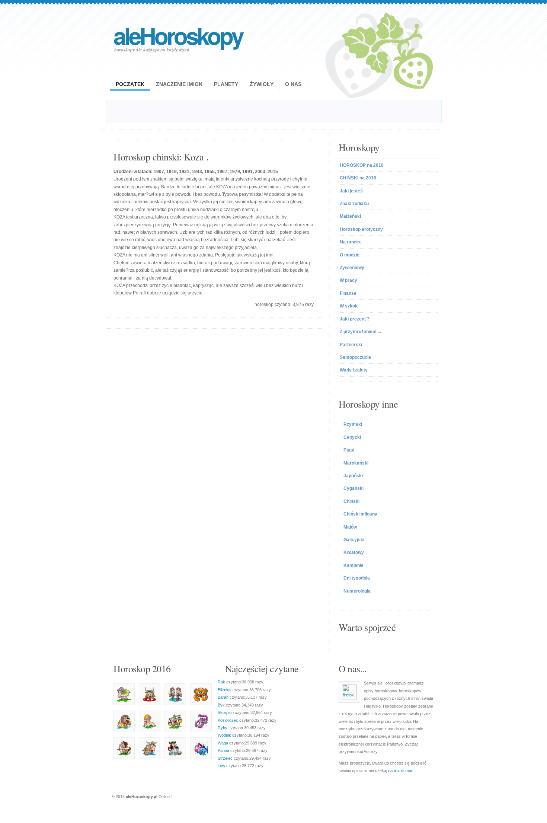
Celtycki (352, 437)
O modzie (349, 255)
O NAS (293, 84)
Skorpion (226, 712)
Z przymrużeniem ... (360, 331)
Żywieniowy (352, 267)
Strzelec (225, 758)
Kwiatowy (353, 552)
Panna (223, 750)
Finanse (348, 293)
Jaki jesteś (351, 191)
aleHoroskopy (177, 35)
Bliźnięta (225, 690)
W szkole (349, 306)
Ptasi (348, 450)
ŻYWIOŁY (262, 84)
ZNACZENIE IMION (179, 84)
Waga (223, 743)
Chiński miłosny (360, 514)
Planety (226, 84)
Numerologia (357, 591)
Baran (223, 697)
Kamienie (353, 565)
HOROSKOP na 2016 (362, 165)
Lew (221, 765)
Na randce (351, 242)
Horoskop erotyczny (361, 229)
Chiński (351, 501)
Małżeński (350, 216)
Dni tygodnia (356, 578)
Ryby (222, 727)
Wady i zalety (354, 370)
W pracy (348, 280)
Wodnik (224, 735)
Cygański (353, 488)
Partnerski (351, 344)
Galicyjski (353, 539)
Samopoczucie (355, 357)
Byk (221, 705)
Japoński (353, 475)
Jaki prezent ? (355, 319)
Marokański (355, 463)
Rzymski (352, 424)
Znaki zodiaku (354, 203)
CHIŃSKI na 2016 (358, 178)
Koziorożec (228, 720)
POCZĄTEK (130, 84)
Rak (221, 682)
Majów (350, 527)
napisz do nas (400, 770)
